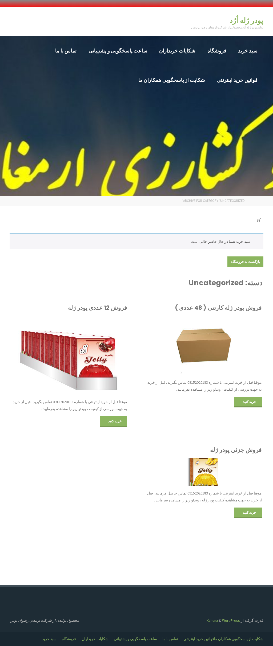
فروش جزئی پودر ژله (236, 450)
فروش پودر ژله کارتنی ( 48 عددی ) (218, 308)
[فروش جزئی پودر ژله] (204, 472)
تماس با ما (170, 638)
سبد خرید (49, 638)
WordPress (231, 620)
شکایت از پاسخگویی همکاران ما (238, 638)
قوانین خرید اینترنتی (198, 638)
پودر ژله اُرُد (246, 20)
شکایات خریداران (95, 638)
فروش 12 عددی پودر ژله (97, 308)
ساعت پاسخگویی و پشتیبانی (135, 638)
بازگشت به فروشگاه (245, 261)
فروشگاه (69, 638)
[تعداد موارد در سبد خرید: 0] (259, 220)
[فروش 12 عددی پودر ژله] (69, 355)
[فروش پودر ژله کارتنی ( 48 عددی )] (204, 345)
